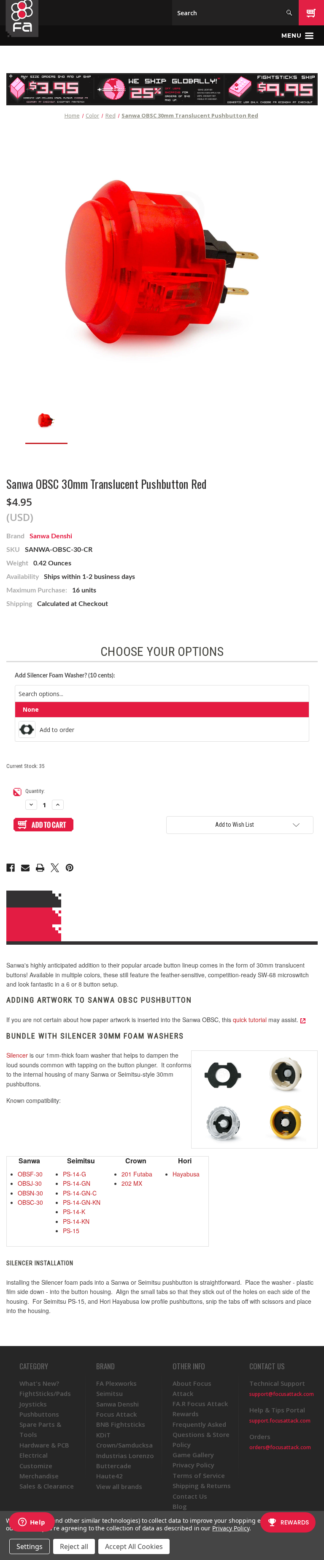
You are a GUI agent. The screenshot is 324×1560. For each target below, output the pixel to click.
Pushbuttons (39, 1414)
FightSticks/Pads (45, 1393)
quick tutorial (250, 1019)
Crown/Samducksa (124, 1445)
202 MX (132, 1183)
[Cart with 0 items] (311, 12)
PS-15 (71, 1230)
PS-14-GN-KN (81, 1202)
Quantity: (35, 791)
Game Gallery (193, 1454)
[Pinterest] (69, 868)
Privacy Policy (193, 1465)
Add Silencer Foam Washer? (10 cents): (65, 676)
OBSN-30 (30, 1193)
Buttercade (113, 1465)
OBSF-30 (30, 1174)
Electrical (33, 1455)
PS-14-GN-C (80, 1193)
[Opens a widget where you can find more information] (31, 1522)
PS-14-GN (76, 1183)
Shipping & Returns (202, 1485)
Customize (35, 1465)
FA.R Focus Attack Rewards (200, 1408)
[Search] (289, 12)
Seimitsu (109, 1393)
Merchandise (39, 1476)
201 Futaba (137, 1174)
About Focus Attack (192, 1388)
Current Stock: (25, 766)
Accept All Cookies (134, 1546)
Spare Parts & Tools (40, 1429)
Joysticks (33, 1404)
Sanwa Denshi (51, 536)
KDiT (103, 1435)
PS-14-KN (76, 1221)
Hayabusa (186, 1174)
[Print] (40, 868)
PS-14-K (74, 1211)
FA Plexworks (116, 1383)
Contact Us (190, 1496)
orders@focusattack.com (280, 1447)
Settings (29, 1546)
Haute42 (109, 1476)
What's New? (39, 1383)
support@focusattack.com (281, 1394)
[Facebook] (10, 868)
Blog (180, 1506)
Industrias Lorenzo (125, 1455)
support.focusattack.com (279, 1420)
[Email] (25, 868)
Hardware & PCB (44, 1445)
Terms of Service (199, 1475)
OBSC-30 (30, 1202)
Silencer (17, 1055)
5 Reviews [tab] (160, 916)
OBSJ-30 (30, 1183)
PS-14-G (74, 1174)
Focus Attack (116, 1414)
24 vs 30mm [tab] (160, 933)
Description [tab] (161, 899)
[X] (55, 868)
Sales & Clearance (46, 1486)
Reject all (74, 1546)
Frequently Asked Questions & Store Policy (201, 1434)
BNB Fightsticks (120, 1424)
